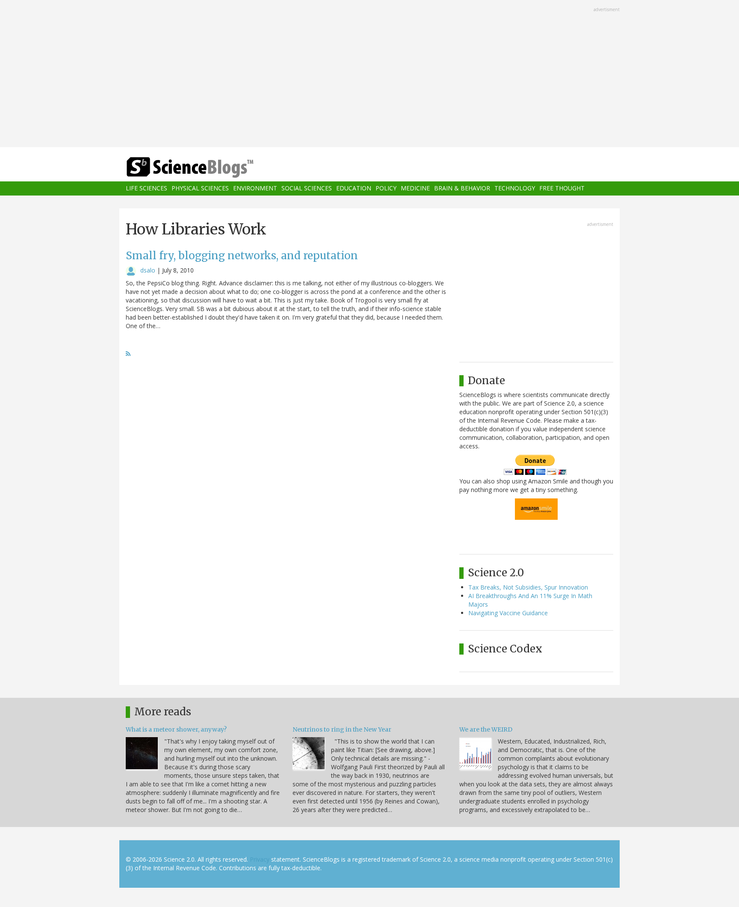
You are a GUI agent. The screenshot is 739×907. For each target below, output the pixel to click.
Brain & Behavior (462, 188)
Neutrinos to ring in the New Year (342, 729)
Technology (514, 188)
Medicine (415, 188)
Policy (385, 188)
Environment (255, 188)
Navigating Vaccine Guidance (508, 613)
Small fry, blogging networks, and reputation (242, 255)
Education (353, 188)
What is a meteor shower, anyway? (176, 729)
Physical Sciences (200, 188)
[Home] (207, 167)
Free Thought (562, 188)
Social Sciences (306, 188)
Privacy (259, 859)
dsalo (147, 270)
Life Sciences (146, 188)
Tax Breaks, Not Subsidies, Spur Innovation (528, 587)
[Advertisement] (369, 74)
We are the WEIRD (485, 729)
